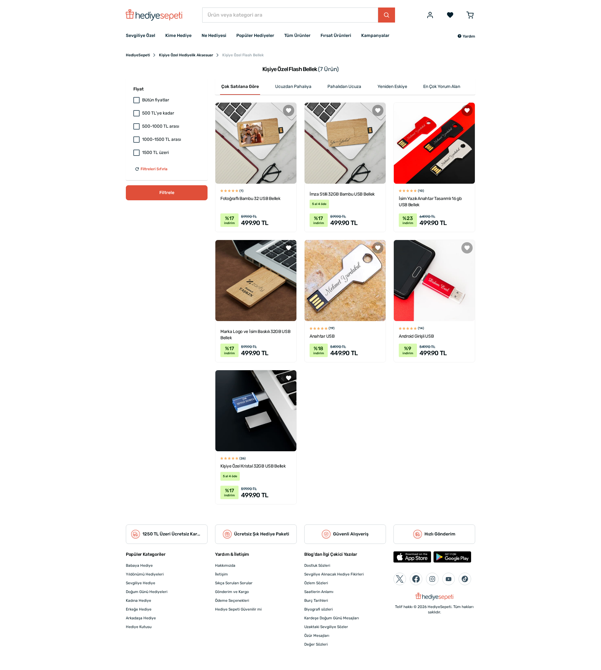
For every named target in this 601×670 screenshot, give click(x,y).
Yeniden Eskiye (392, 86)
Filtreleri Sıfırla (154, 169)
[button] (466, 36)
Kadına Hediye (138, 600)
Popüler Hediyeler (255, 35)
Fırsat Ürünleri (336, 35)
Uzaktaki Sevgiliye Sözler (326, 627)
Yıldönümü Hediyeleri (145, 574)
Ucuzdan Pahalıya (293, 86)
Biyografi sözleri (318, 609)
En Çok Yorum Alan (441, 86)
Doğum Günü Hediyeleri (146, 592)
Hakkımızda (225, 565)
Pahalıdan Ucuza (344, 86)
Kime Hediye (178, 35)
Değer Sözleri (316, 644)
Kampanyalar (375, 35)
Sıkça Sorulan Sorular (234, 583)
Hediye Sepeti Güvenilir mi (238, 609)
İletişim (221, 574)
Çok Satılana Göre (240, 86)
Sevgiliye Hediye (140, 583)
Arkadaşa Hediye (141, 618)
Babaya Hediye (139, 565)
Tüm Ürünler (297, 35)
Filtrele (166, 192)
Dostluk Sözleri (317, 565)
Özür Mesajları (316, 635)
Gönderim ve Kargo (232, 592)
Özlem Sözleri (316, 583)
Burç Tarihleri (316, 600)
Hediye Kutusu (139, 627)
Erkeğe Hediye (139, 609)
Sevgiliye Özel (140, 35)
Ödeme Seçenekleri (232, 600)
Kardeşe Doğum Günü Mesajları (331, 618)
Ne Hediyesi (214, 35)
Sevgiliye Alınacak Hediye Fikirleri (334, 574)
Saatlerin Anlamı (318, 592)
